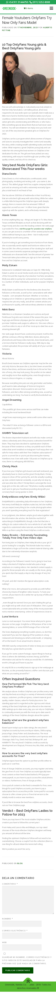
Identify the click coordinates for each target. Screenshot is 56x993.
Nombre (7, 918)
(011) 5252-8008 (41, 2)
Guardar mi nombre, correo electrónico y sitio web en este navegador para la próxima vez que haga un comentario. (27, 960)
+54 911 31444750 (18, 2)
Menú (51, 8)
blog (20, 863)
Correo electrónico (15, 930)
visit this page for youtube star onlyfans (35, 229)
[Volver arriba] (28, 982)
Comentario (10, 884)
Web (4, 942)
